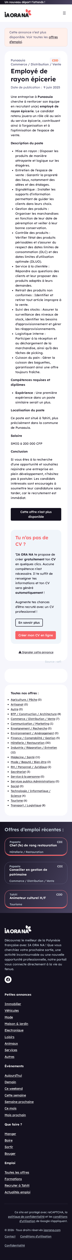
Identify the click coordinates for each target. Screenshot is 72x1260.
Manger (10, 1134)
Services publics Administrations (33, 781)
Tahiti (13, 894)
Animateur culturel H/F (28, 898)
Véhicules (12, 1010)
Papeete (15, 842)
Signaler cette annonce (37, 652)
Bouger (10, 1153)
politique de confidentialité (26, 1216)
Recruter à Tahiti (17, 1185)
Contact (10, 1236)
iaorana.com (52, 1230)
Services (11, 1050)
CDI (59, 842)
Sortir (9, 1147)
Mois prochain (15, 1115)
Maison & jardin (16, 1024)
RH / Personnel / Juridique (29, 767)
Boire (8, 1140)
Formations (13, 1179)
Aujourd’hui (13, 1075)
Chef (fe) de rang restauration (33, 845)
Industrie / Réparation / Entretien (34, 747)
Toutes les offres (17, 1172)
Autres (9, 1057)
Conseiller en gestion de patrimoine (28, 872)
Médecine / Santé (23, 757)
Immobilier (13, 1004)
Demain (10, 1082)
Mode (9, 1017)
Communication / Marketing (30, 723)
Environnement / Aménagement (32, 733)
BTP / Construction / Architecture (34, 714)
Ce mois (11, 1108)
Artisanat (17, 704)
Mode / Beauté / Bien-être (28, 762)
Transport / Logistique (26, 805)
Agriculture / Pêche (24, 699)
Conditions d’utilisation (35, 1236)
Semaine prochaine (19, 1102)
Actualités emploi (17, 1192)
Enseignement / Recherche (29, 728)
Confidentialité (15, 1245)
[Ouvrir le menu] (64, 13)
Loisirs (9, 1037)
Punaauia (18, 60)
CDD (55, 60)
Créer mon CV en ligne (35, 635)
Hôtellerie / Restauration (28, 743)
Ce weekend (14, 1088)
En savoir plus (29, 622)
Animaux (11, 1043)
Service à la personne (25, 776)
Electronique (14, 1030)
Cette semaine (15, 1095)
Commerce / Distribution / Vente (36, 64)
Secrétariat (18, 771)
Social (15, 786)
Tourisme (17, 800)
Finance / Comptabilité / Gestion (33, 738)
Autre (14, 709)
